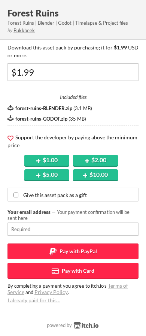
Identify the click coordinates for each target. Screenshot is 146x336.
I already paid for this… (33, 300)
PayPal (77, 251)
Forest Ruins (33, 12)
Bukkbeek (24, 30)
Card (77, 270)
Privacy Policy (51, 292)
